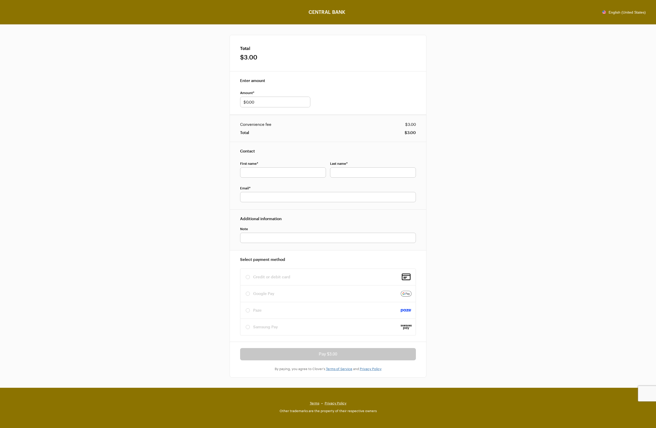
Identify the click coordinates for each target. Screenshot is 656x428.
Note (244, 229)
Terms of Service (339, 369)
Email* (245, 188)
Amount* (247, 93)
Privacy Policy (371, 369)
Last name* (339, 163)
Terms (314, 403)
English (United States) (627, 12)
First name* (249, 163)
